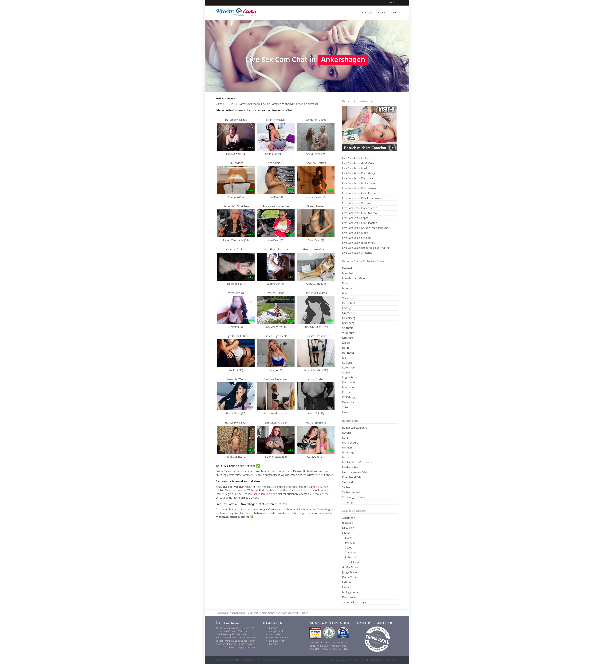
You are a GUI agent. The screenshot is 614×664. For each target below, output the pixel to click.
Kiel (344, 357)
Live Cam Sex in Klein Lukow (359, 188)
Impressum (391, 659)
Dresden (347, 313)
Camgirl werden (277, 631)
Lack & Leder (352, 562)
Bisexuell (347, 522)
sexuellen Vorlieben (265, 494)
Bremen (347, 447)
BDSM (348, 537)
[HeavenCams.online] (237, 13)
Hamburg (348, 452)
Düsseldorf (348, 268)
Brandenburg (350, 442)
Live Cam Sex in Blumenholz (359, 242)
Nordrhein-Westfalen (355, 472)
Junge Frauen (350, 572)
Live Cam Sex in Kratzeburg (358, 173)
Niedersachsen (351, 467)
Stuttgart (347, 328)
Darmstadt (348, 303)
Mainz (346, 293)
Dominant (351, 552)
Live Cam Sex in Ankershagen (293, 612)
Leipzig (346, 308)
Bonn (345, 347)
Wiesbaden (348, 298)
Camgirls (314, 486)
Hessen (346, 457)
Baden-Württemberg (354, 427)
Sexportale (274, 634)
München (348, 288)
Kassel (346, 342)
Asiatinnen (348, 518)
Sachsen (347, 487)
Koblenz (347, 362)
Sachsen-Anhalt (351, 492)
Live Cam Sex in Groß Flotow (359, 193)
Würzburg (348, 333)
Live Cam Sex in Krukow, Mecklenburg (365, 228)
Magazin (393, 2)
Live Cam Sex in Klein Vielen (358, 178)
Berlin (345, 437)
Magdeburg (349, 387)
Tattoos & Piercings (354, 602)
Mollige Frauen (351, 592)
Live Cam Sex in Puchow (356, 203)
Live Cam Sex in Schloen (356, 238)
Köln (345, 283)
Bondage (350, 542)
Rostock (347, 392)
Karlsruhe (348, 402)
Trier (345, 407)
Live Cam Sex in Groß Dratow (359, 213)
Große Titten (350, 567)
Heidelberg (348, 318)
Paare (393, 13)
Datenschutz (376, 659)
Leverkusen (349, 367)
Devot (348, 547)
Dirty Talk (348, 527)
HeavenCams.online (246, 659)
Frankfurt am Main (353, 278)
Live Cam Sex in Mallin (355, 233)
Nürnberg (348, 323)
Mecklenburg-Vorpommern (358, 462)
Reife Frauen (349, 597)
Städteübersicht (277, 640)
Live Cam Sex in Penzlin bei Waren (362, 198)
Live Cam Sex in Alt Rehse (357, 252)
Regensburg (349, 377)
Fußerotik (350, 557)
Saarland (347, 482)
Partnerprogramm (337, 659)
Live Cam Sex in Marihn (356, 168)
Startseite (367, 13)
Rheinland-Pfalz (351, 477)
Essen (345, 412)
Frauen (381, 13)
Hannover (348, 352)
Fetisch (346, 532)
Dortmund (348, 382)
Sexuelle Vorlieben (278, 637)
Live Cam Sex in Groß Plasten (359, 223)
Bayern (346, 432)
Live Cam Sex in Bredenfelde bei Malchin (366, 247)
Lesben (346, 587)
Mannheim (348, 273)
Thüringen (348, 502)
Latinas (346, 582)
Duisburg (348, 338)
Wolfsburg (348, 397)
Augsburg (348, 372)
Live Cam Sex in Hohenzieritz (359, 208)
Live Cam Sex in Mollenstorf (358, 158)
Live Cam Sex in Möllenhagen (359, 183)
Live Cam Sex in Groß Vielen (358, 163)
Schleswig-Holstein (353, 497)
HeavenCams (223, 612)
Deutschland (238, 612)
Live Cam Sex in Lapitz (355, 218)
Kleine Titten (350, 577)
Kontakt (364, 659)
